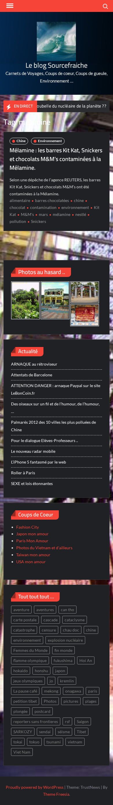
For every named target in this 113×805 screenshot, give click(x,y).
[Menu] (9, 6)
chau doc (71, 629)
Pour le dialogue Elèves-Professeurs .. (44, 440)
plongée (20, 711)
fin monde (63, 650)
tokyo (34, 741)
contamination (43, 207)
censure (49, 629)
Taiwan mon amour (33, 554)
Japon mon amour (32, 533)
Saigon (83, 721)
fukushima (63, 660)
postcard (42, 711)
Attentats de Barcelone (31, 374)
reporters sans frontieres (35, 721)
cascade (50, 619)
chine (79, 200)
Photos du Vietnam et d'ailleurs (44, 547)
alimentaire (20, 200)
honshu (41, 670)
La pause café (25, 690)
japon (60, 670)
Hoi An (85, 660)
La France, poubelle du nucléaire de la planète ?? (53, 106)
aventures (45, 609)
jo (51, 680)
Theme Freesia (56, 794)
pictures (70, 701)
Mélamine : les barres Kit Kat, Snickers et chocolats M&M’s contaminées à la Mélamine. (56, 159)
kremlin (67, 680)
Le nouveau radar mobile (33, 451)
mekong (51, 690)
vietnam (75, 741)
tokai (17, 741)
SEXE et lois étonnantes (32, 483)
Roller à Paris (23, 472)
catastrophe (24, 629)
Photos (50, 701)
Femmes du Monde (30, 650)
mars (43, 214)
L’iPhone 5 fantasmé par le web (38, 461)
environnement (75, 207)
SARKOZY (22, 731)
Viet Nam (21, 751)
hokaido (20, 670)
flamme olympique (30, 660)
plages (90, 701)
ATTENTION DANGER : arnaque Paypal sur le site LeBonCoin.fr (55, 389)
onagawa (73, 690)
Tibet (81, 731)
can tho (67, 609)
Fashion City (27, 527)
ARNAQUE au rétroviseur (34, 364)
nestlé (80, 214)
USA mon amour (31, 561)
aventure (21, 609)
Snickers (38, 221)
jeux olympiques (28, 680)
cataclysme (75, 619)
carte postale (25, 619)
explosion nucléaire (65, 640)
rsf (67, 721)
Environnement (50, 141)
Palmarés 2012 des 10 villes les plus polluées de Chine (53, 426)
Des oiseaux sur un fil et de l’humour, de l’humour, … (55, 407)
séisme (64, 731)
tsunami (53, 741)
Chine (21, 141)
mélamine (61, 214)
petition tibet (25, 701)
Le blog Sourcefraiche (56, 65)
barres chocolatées (52, 200)
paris (92, 690)
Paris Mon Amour (32, 540)
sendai (45, 731)
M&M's (27, 214)
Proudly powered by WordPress (34, 787)
